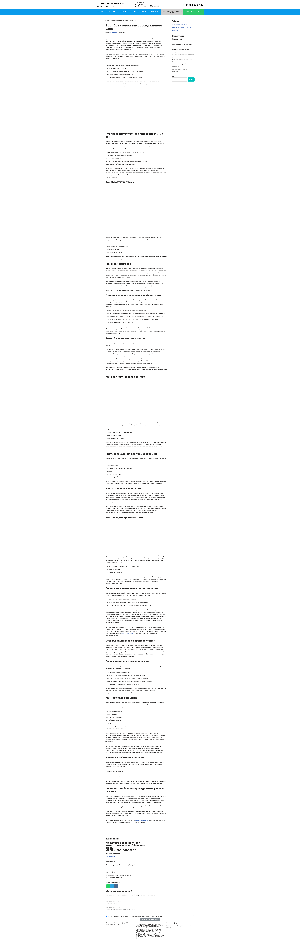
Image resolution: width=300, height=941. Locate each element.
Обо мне (100, 11)
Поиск (173, 76)
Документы (123, 11)
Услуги (108, 11)
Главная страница (110, 20)
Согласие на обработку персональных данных (178, 926)
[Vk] (116, 886)
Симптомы (175, 30)
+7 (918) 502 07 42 (111, 857)
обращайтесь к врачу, (141, 820)
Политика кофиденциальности (176, 923)
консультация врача (127, 633)
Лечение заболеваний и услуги (181, 27)
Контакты (155, 11)
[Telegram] (112, 886)
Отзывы (133, 11)
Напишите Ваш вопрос (113, 907)
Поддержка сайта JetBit (113, 924)
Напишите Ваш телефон (113, 901)
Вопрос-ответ (144, 11)
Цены (115, 11)
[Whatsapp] (108, 886)
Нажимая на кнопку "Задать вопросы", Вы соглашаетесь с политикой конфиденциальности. (136, 916)
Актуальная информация (179, 24)
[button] (193, 5)
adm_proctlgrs (113, 32)
